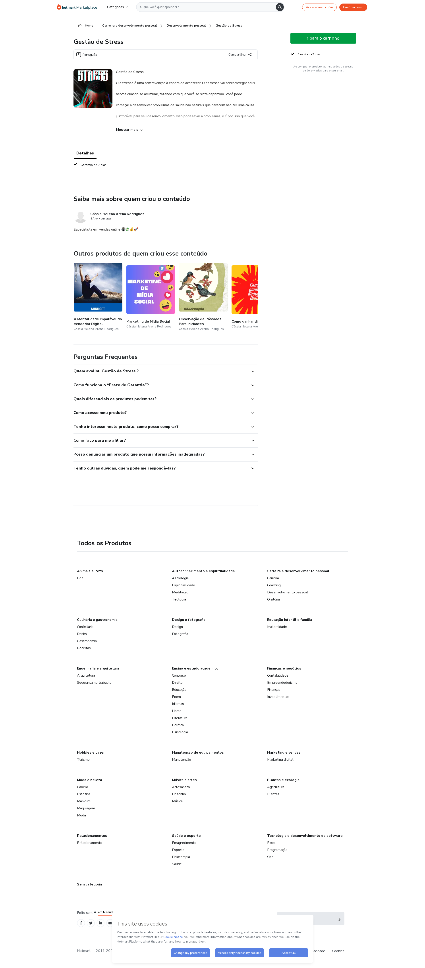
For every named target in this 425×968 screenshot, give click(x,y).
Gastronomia (87, 641)
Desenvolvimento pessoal (287, 592)
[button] (160, 371)
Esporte (178, 849)
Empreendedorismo (282, 682)
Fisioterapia (181, 856)
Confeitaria (85, 626)
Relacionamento (89, 842)
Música (177, 801)
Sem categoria (89, 884)
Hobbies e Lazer (91, 752)
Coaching (274, 585)
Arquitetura (86, 675)
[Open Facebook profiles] (81, 923)
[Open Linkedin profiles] (100, 923)
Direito (177, 682)
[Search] (280, 7)
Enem (176, 696)
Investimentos (278, 696)
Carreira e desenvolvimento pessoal (298, 571)
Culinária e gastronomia (97, 619)
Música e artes (184, 779)
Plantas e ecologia (283, 779)
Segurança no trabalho (94, 682)
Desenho (179, 794)
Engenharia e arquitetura (98, 668)
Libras (176, 710)
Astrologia (180, 578)
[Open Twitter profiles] (90, 923)
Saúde (177, 864)
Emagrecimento (184, 842)
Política (178, 725)
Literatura (179, 718)
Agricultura (275, 787)
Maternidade (277, 626)
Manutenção (181, 759)
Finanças (273, 689)
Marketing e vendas (284, 752)
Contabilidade (277, 675)
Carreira (273, 578)
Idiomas (178, 703)
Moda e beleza (89, 779)
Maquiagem (86, 808)
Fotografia (180, 633)
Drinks (82, 633)
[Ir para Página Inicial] (78, 7)
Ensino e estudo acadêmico (195, 668)
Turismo (83, 759)
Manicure (84, 801)
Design (177, 626)
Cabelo (82, 787)
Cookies (338, 951)
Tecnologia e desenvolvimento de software (305, 835)
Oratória (273, 599)
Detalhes (85, 153)
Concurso (179, 675)
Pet (80, 578)
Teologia (179, 599)
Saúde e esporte (186, 835)
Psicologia (180, 732)
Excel (271, 842)
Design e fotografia (188, 619)
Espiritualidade (183, 585)
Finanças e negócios (284, 668)
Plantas (273, 794)
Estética (83, 794)
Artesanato (181, 787)
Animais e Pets (90, 571)
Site (270, 856)
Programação (277, 849)
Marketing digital (280, 759)
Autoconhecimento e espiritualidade (203, 571)
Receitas (84, 648)
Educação (179, 689)
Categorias (115, 7)
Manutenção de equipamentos (198, 752)
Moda (81, 815)
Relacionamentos (92, 835)
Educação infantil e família (289, 619)
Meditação (180, 592)
